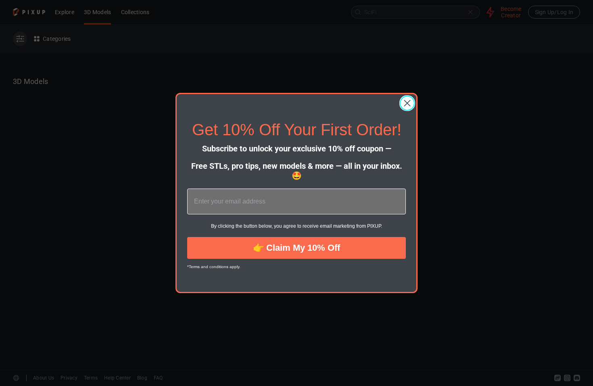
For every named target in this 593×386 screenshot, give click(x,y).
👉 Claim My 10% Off (296, 248)
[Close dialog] (407, 103)
